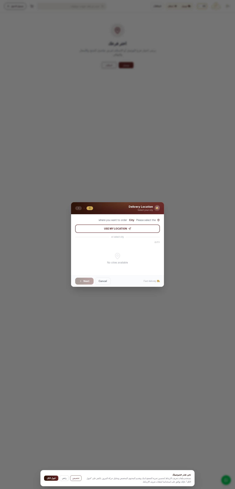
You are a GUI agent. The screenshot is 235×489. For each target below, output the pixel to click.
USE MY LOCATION (115, 228)
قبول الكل (51, 478)
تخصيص (75, 478)
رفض (64, 478)
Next (86, 281)
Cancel (103, 281)
